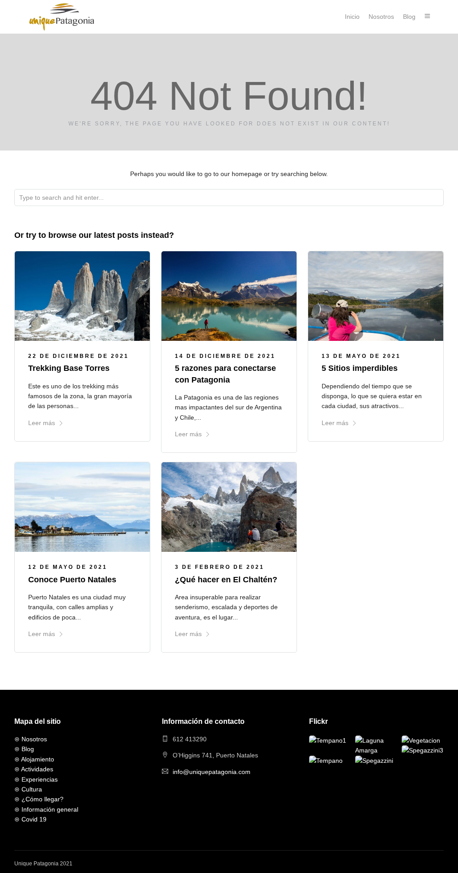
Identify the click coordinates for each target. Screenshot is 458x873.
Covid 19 (34, 819)
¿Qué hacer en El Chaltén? (226, 579)
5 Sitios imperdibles (360, 368)
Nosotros (381, 16)
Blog (409, 16)
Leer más (41, 422)
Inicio (352, 16)
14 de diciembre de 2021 (225, 356)
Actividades (37, 769)
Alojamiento (37, 759)
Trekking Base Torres (69, 368)
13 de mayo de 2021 (361, 356)
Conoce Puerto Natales (72, 579)
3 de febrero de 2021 (219, 567)
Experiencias (39, 779)
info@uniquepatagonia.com (211, 771)
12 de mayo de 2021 (67, 567)
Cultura (31, 789)
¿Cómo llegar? (42, 799)
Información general (49, 809)
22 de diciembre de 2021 (78, 356)
